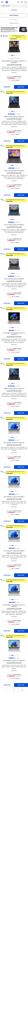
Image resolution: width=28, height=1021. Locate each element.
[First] (5, 690)
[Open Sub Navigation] (2, 2)
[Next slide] (19, 46)
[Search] (18, 2)
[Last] (22, 690)
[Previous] (9, 690)
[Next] (18, 690)
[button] (18, 37)
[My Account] (21, 2)
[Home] (6, 2)
